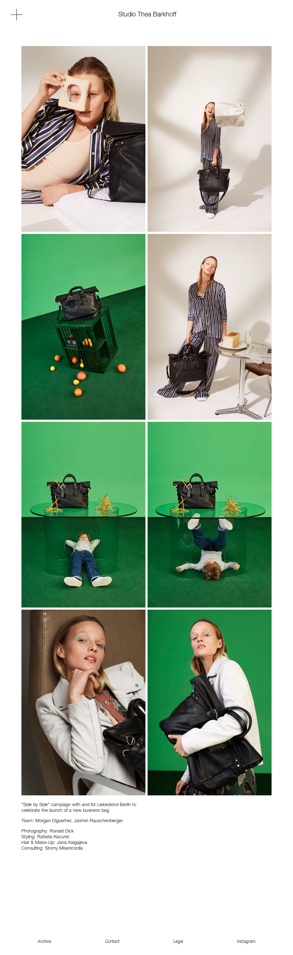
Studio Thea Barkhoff (147, 14)
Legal (178, 942)
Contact (112, 942)
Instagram (246, 942)
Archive (44, 942)
